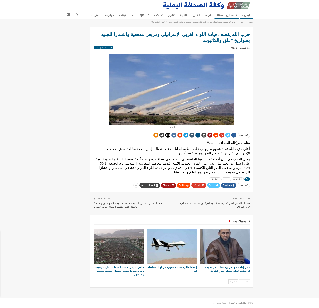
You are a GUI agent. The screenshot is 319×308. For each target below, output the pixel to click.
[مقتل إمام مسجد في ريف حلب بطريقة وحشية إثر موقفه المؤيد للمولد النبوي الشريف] (225, 246)
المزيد (96, 15)
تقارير (171, 15)
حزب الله (226, 179)
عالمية (184, 15)
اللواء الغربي (237, 179)
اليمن (247, 15)
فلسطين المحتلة (226, 15)
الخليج (196, 15)
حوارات (109, 15)
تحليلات (158, 15)
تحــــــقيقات (126, 15)
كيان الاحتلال (215, 179)
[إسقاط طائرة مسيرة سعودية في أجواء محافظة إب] (172, 246)
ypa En (144, 15)
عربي (208, 15)
